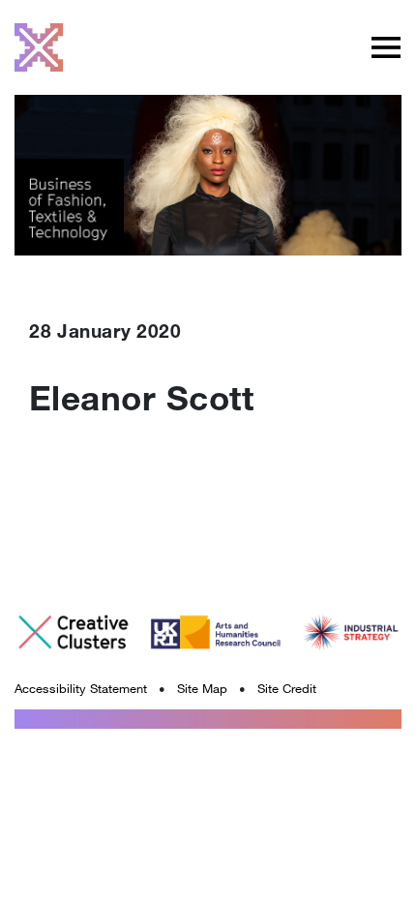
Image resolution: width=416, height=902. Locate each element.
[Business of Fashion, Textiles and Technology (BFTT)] (39, 47)
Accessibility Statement (81, 688)
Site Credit (286, 688)
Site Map (202, 688)
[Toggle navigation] (386, 47)
